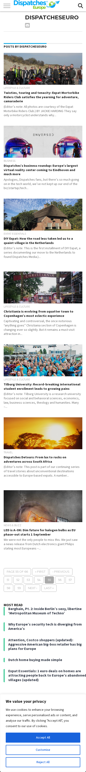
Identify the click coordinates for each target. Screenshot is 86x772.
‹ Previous (61, 571)
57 (70, 580)
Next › (32, 588)
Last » (49, 588)
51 (8, 580)
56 (59, 580)
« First (40, 571)
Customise (43, 750)
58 (8, 588)
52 (17, 580)
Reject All (43, 762)
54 (39, 580)
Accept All (43, 737)
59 (19, 588)
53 (28, 580)
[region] (43, 733)
